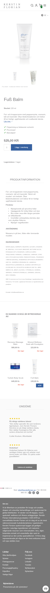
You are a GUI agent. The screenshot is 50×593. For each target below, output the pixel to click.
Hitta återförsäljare (9, 555)
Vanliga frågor (8, 574)
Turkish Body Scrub (15, 378)
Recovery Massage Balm (15, 343)
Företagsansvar (8, 562)
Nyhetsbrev (29, 571)
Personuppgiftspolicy (10, 568)
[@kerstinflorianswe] (33, 493)
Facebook (28, 555)
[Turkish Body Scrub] (15, 366)
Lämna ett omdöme (25, 467)
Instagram (28, 558)
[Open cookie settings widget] (46, 589)
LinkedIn (28, 562)
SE (45, 15)
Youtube (28, 565)
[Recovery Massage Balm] (15, 330)
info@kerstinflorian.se (27, 490)
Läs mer (7, 121)
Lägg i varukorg (21, 147)
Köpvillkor (6, 571)
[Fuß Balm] (34, 366)
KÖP (39, 385)
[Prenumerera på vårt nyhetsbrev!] (37, 493)
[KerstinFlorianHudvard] (30, 493)
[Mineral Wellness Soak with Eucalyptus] (34, 330)
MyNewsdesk (30, 568)
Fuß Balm (35, 378)
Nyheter (5, 558)
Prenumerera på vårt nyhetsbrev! (15, 587)
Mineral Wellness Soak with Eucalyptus (34, 343)
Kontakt (5, 565)
